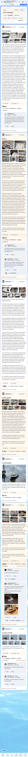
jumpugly (8, 658)
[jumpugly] (2, 656)
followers (21, 18)
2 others (21, 386)
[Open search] (19, 1)
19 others (19, 658)
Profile (25, 755)
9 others (24, 563)
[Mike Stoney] (2, 495)
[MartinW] (4, 656)
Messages (20, 755)
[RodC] (2, 564)
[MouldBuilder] (6, 106)
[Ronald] (6, 451)
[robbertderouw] (6, 564)
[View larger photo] (6, 35)
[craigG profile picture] (5, 570)
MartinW (13, 658)
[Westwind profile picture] (5, 259)
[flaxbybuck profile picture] (5, 114)
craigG (8, 569)
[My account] (22, 1)
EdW (12, 386)
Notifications (16, 755)
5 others (23, 451)
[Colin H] (2, 106)
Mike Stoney (8, 497)
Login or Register (24, 4)
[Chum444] (6, 495)
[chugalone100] (5, 106)
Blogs (4, 10)
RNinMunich (13, 108)
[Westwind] (3, 27)
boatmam (18, 451)
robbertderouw (11, 583)
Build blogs (5, 4)
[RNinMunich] (4, 106)
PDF (17, 10)
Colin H (7, 108)
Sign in (3, 130)
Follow (22, 10)
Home (3, 755)
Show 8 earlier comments (21, 660)
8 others (19, 108)
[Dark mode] (26, 1)
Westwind (8, 27)
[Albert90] (5, 564)
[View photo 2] (11, 610)
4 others (19, 239)
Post (12, 755)
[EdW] (2, 386)
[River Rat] (6, 656)
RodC (12, 563)
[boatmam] (4, 451)
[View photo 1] (11, 599)
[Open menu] (2, 1)
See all (22, 620)
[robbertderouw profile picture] (5, 584)
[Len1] (6, 238)
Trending (7, 755)
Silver (16, 258)
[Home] (1, 4)
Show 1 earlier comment (21, 566)
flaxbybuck (10, 113)
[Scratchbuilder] (5, 451)
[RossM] (5, 656)
